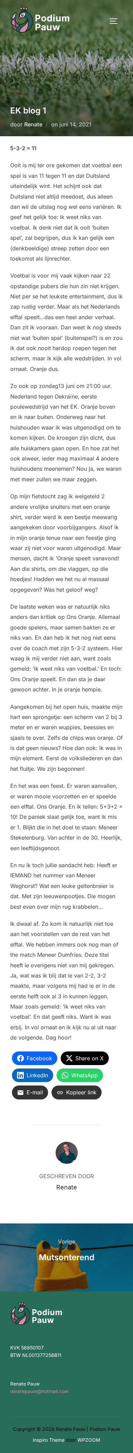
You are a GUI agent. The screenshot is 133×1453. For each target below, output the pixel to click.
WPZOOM (88, 1440)
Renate (33, 124)
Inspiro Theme (48, 1440)
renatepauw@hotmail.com (39, 1391)
